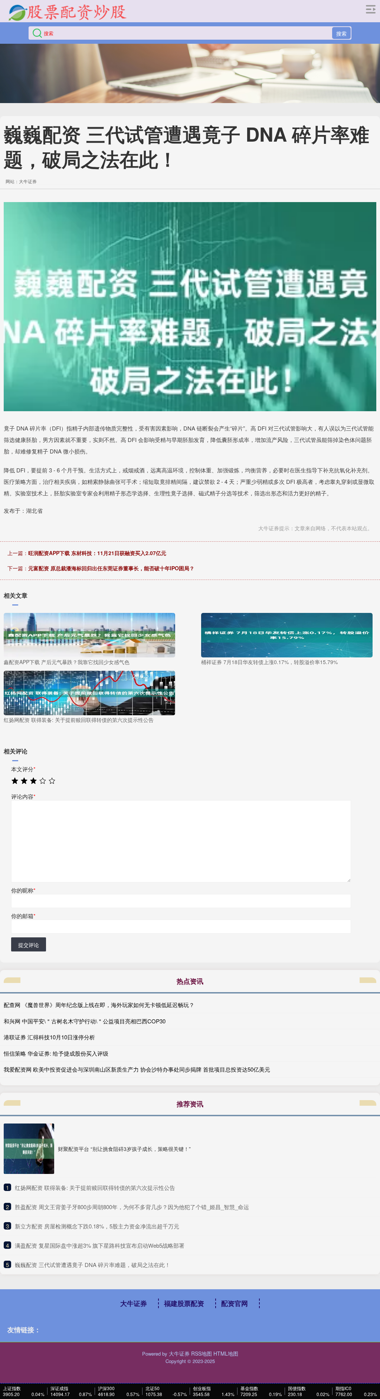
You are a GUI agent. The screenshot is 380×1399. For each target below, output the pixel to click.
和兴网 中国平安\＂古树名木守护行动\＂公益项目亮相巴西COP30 (85, 1021)
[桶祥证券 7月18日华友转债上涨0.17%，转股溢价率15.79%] (287, 634)
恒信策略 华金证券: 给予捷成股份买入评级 (56, 1053)
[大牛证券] (67, 12)
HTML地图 (225, 1353)
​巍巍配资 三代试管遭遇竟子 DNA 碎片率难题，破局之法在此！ (92, 1264)
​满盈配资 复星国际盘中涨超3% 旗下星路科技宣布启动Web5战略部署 (99, 1245)
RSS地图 (201, 1353)
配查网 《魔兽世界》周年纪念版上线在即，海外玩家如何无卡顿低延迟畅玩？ (99, 1005)
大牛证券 (133, 1303)
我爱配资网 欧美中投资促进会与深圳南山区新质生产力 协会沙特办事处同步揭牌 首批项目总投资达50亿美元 (137, 1069)
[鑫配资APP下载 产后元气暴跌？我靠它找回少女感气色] (89, 634)
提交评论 (28, 944)
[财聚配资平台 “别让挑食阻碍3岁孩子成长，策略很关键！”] (29, 1149)
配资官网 (234, 1303)
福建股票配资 (184, 1303)
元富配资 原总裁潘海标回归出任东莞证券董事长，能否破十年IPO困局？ (111, 568)
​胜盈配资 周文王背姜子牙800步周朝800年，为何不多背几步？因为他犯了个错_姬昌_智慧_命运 (132, 1207)
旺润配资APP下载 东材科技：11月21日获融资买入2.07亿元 (97, 553)
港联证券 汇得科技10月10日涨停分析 (49, 1037)
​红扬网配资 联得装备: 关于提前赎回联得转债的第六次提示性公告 (95, 1187)
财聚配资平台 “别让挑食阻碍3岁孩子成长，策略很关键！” (124, 1148)
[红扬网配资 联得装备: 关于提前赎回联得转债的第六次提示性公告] (89, 692)
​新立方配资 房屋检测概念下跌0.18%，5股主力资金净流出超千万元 (97, 1226)
